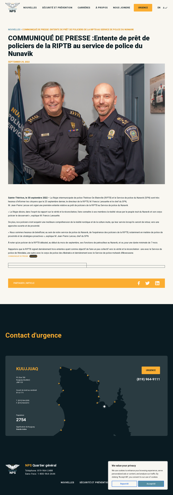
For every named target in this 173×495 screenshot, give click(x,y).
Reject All (124, 484)
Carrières (84, 7)
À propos (102, 7)
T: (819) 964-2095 (22, 400)
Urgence (143, 7)
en (159, 7)
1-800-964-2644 (46, 474)
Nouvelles (30, 7)
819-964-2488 (45, 470)
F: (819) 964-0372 (22, 403)
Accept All (151, 484)
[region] (138, 475)
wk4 (165, 7)
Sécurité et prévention (57, 7)
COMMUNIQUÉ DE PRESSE (18, 256)
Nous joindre (121, 7)
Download (33, 256)
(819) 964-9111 (148, 379)
